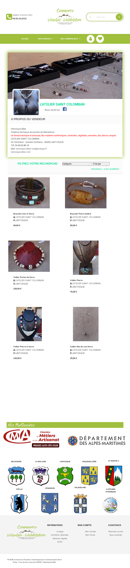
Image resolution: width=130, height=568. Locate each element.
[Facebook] (65, 110)
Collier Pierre (76, 280)
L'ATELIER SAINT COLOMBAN (29, 217)
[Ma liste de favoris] (100, 39)
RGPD (59, 542)
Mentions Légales (60, 538)
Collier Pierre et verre (23, 347)
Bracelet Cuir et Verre (23, 214)
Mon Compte (90, 532)
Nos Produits (44, 39)
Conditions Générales (60, 535)
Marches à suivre (116, 532)
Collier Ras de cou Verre (81, 347)
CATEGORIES (88, 17)
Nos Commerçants (69, 39)
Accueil (25, 39)
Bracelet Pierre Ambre (80, 214)
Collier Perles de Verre (24, 277)
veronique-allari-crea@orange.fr (31, 148)
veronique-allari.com (21, 152)
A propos (60, 532)
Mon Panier (90, 535)
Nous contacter (116, 535)
